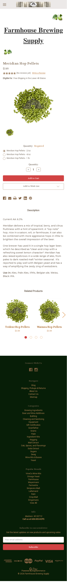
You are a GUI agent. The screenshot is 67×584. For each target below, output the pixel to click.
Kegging (33, 440)
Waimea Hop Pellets (49, 327)
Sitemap (33, 397)
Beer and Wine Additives (33, 413)
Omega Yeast (33, 476)
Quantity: (33, 146)
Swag (33, 454)
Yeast (33, 460)
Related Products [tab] (33, 291)
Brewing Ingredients (33, 410)
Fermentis (33, 485)
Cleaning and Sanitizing (33, 419)
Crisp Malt (33, 497)
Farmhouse (33, 479)
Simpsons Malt (33, 488)
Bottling (33, 416)
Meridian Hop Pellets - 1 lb (18, 158)
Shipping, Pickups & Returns (33, 388)
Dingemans (33, 500)
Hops (33, 434)
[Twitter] (20, 198)
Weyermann (33, 482)
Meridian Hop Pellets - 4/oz (19, 154)
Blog (33, 385)
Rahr (33, 494)
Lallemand (33, 491)
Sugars (33, 451)
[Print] (15, 198)
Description (33, 210)
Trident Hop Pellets (17, 327)
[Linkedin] (25, 198)
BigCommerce (38, 571)
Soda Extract (33, 448)
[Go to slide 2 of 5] (64, 315)
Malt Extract (33, 443)
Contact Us (33, 394)
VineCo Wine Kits (33, 473)
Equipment (33, 422)
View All (33, 503)
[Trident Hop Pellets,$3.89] (17, 311)
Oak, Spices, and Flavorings (33, 445)
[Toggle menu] (4, 4)
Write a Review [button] (38, 73)
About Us (33, 391)
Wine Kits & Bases (33, 457)
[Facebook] (4, 198)
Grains (33, 431)
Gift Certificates (33, 425)
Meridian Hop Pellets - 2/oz (19, 151)
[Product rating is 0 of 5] (9, 73)
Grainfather (33, 428)
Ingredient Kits (33, 437)
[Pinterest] (30, 198)
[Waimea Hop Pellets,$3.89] (49, 311)
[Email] (9, 198)
